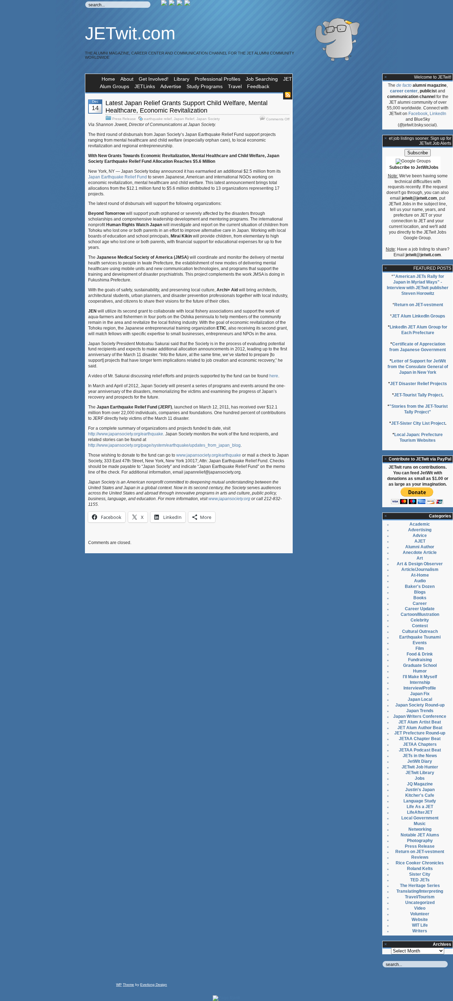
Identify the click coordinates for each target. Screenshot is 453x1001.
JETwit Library (420, 772)
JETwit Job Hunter (420, 767)
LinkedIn (438, 113)
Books (419, 597)
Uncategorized (420, 902)
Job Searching (262, 79)
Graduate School (420, 665)
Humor (420, 671)
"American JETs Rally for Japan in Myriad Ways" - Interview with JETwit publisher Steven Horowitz (417, 285)
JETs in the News (420, 755)
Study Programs (205, 86)
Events (420, 642)
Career (420, 603)
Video (419, 908)
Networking (419, 829)
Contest (420, 625)
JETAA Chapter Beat (420, 738)
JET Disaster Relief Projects (418, 383)
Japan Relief (184, 119)
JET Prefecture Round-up (419, 733)
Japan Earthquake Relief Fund (117, 177)
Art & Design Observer (420, 563)
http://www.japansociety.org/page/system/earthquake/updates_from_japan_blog (164, 445)
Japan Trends (420, 710)
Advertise (170, 86)
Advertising (419, 529)
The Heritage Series (420, 885)
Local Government (419, 818)
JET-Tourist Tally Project (418, 395)
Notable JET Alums (420, 835)
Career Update (420, 608)
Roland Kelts (420, 868)
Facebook (418, 113)
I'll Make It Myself (420, 676)
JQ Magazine (420, 784)
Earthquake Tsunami (420, 637)
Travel (235, 86)
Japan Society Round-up (420, 705)
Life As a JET (420, 806)
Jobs (420, 778)
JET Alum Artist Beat (419, 722)
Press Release (124, 119)
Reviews (420, 857)
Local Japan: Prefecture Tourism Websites (418, 437)
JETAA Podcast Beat (420, 750)
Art (420, 558)
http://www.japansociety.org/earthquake (125, 433)
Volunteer (419, 913)
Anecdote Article (420, 552)
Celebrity (420, 620)
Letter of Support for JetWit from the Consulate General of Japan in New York (418, 367)
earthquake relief (158, 119)
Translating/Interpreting (419, 891)
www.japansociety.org (229, 498)
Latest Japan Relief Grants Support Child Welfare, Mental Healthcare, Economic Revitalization (186, 106)
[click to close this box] (386, 77)
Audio (420, 580)
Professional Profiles (217, 79)
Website (420, 919)
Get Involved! (153, 79)
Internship (420, 682)
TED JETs (420, 879)
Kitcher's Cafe (419, 795)
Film (419, 648)
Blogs (420, 592)
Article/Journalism (419, 569)
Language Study (419, 801)
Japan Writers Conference (419, 716)
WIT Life (420, 925)
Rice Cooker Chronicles (420, 862)
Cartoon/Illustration (420, 614)
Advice (420, 535)
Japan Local (420, 699)
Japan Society (208, 119)
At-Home (420, 575)
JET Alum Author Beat (419, 727)
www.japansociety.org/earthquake (208, 455)
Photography (420, 840)
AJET (419, 541)
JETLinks (144, 86)
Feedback (258, 86)
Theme (128, 984)
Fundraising (420, 659)
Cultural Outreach (420, 631)
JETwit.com (130, 33)
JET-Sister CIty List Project (418, 423)
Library (181, 79)
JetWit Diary (419, 761)
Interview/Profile (419, 688)
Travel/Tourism (420, 896)
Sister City (419, 874)
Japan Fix (420, 693)
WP (119, 984)
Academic (419, 524)
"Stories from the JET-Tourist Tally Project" (418, 409)
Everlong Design (153, 984)
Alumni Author (419, 546)
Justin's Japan (420, 789)
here (273, 375)
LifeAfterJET (419, 812)
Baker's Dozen (420, 586)
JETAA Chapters (420, 744)
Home (108, 79)
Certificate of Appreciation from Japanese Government (417, 347)
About (126, 79)
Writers (419, 930)
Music (420, 823)
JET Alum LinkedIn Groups (418, 316)
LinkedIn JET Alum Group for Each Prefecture (418, 330)
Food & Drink (420, 654)
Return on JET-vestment (418, 304)
